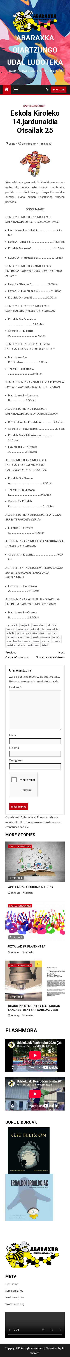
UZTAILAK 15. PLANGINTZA (26, 946)
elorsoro (10, 629)
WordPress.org (14, 1304)
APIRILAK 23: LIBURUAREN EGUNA (30, 887)
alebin (15, 625)
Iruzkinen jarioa (14, 1297)
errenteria (23, 629)
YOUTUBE (59, 89)
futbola (10, 633)
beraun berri (38, 625)
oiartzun (45, 641)
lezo (8, 641)
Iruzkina (15, 687)
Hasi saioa (11, 1284)
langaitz (56, 637)
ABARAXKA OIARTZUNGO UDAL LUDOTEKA (35, 50)
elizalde (52, 625)
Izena (12, 735)
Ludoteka (28, 892)
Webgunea (16, 760)
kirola (28, 637)
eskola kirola (37, 629)
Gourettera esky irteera (50, 655)
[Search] (47, 89)
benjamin (25, 625)
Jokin (12, 143)
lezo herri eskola (21, 641)
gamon (20, 633)
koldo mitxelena (41, 637)
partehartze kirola (15, 645)
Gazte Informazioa (17, 655)
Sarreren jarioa (14, 1290)
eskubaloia (52, 629)
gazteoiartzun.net (34, 106)
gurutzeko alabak (35, 633)
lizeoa (36, 641)
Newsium (51, 1348)
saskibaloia (33, 645)
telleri (45, 645)
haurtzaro (52, 633)
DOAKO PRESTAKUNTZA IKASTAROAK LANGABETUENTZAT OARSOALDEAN (34, 1007)
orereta (56, 641)
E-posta (14, 747)
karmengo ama (14, 637)
